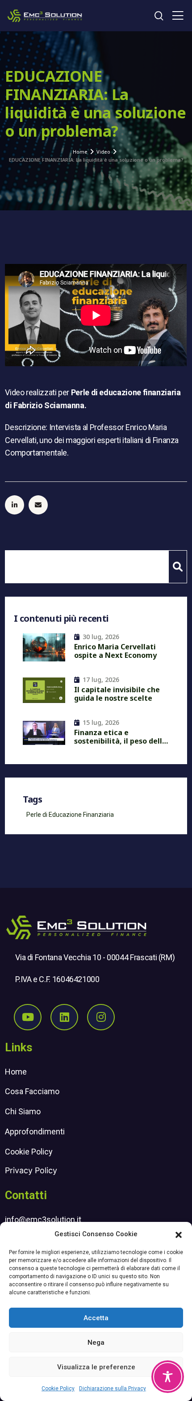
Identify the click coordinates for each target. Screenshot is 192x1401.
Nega (96, 1342)
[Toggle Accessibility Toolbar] (167, 1376)
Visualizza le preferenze (96, 1367)
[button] (178, 1234)
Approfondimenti (35, 1131)
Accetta (96, 1318)
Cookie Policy (58, 1388)
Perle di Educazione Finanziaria (70, 814)
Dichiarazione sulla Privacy (112, 1388)
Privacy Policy (31, 1170)
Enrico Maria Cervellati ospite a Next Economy (115, 651)
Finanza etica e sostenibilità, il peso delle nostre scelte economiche (121, 737)
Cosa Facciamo (32, 1091)
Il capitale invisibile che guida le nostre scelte (117, 694)
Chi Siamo (23, 1111)
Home (16, 1071)
